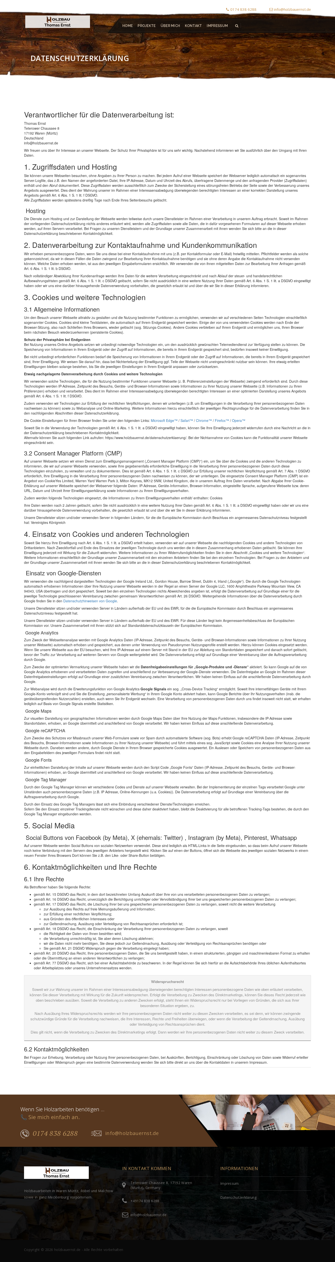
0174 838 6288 (243, 9)
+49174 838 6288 (144, 1201)
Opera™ (238, 420)
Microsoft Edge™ (164, 420)
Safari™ (186, 420)
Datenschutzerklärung (238, 1197)
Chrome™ (204, 420)
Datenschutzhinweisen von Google (90, 600)
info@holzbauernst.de (292, 9)
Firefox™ (222, 420)
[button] (237, 26)
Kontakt (193, 26)
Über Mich (170, 26)
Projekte (146, 26)
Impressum (217, 26)
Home (127, 26)
